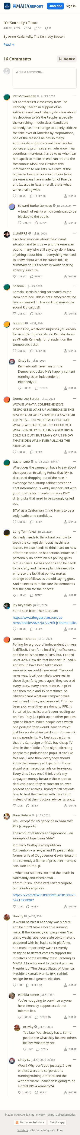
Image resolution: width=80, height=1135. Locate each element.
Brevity (18, 916)
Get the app (57, 1122)
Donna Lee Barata (26, 398)
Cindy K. (24, 360)
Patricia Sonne (28, 994)
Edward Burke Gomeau (35, 205)
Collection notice (66, 1114)
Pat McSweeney (24, 96)
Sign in (71, 6)
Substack (22, 1130)
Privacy (40, 1114)
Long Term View (24, 531)
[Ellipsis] (74, 96)
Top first (69, 59)
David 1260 (21, 461)
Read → (9, 44)
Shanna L (19, 286)
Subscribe (55, 6)
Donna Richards (24, 638)
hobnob (18, 323)
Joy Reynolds (22, 605)
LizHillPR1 (20, 233)
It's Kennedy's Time (20, 22)
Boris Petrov (22, 815)
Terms (50, 1114)
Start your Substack (31, 1122)
